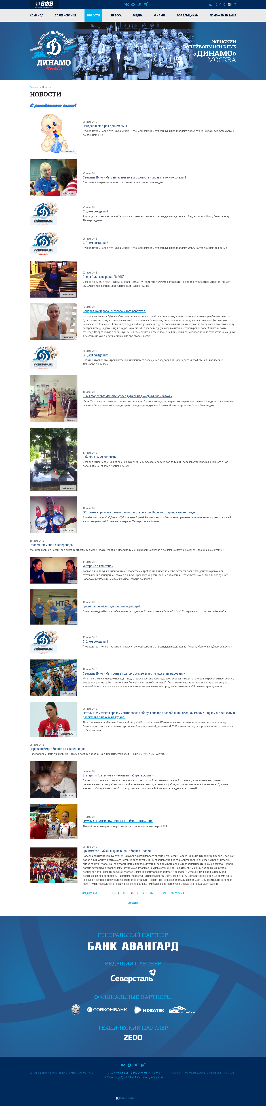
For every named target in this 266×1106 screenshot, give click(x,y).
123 (142, 893)
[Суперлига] (44, 4)
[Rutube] (146, 4)
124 (151, 893)
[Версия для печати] (224, 4)
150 (164, 893)
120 (113, 893)
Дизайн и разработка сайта (189, 1073)
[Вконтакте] (126, 4)
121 (123, 893)
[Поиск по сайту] (220, 4)
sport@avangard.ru (153, 1077)
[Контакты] (210, 5)
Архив (133, 903)
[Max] (133, 4)
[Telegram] (139, 4)
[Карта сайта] (215, 4)
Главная (34, 87)
